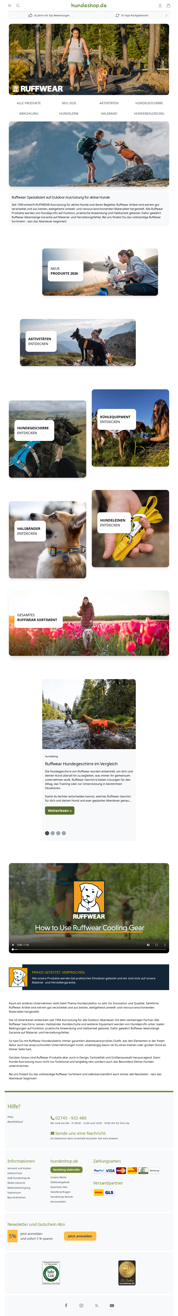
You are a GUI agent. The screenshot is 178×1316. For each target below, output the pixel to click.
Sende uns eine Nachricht (80, 1133)
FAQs (10, 1116)
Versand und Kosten (19, 1168)
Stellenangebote (60, 1182)
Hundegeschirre (149, 103)
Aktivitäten (109, 103)
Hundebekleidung (149, 113)
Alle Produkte (29, 103)
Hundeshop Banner (61, 1196)
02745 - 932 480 (71, 1118)
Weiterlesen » (60, 810)
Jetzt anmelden (80, 1236)
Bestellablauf (15, 1121)
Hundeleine (69, 113)
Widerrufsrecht (16, 1182)
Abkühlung (28, 113)
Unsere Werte (58, 1177)
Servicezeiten (58, 1201)
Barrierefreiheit (16, 1197)
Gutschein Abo (58, 1187)
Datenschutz (14, 1173)
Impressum (14, 1192)
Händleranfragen (60, 1192)
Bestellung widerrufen (66, 1169)
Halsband (109, 113)
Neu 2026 (69, 103)
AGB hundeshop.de (18, 1178)
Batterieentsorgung (18, 1187)
